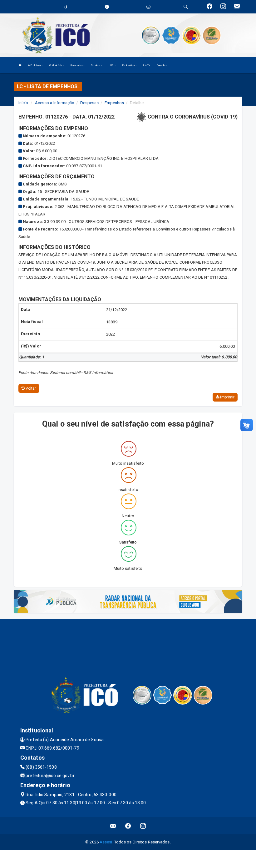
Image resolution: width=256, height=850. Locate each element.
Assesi (106, 842)
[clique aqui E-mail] (113, 825)
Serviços (96, 65)
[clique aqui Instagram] (143, 825)
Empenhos (114, 102)
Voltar (30, 388)
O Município (55, 65)
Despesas (89, 102)
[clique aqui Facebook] (128, 825)
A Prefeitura (34, 65)
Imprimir (226, 397)
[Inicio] (20, 65)
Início (23, 102)
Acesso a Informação (55, 102)
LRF (111, 65)
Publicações (128, 65)
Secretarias (76, 65)
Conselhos (162, 65)
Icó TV (146, 65)
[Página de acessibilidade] (148, 6)
